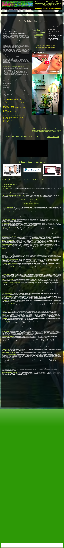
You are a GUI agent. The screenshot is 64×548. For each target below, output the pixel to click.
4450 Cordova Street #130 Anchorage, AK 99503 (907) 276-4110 (25, 545)
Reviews (49, 33)
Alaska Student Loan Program (53, 31)
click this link (53, 136)
